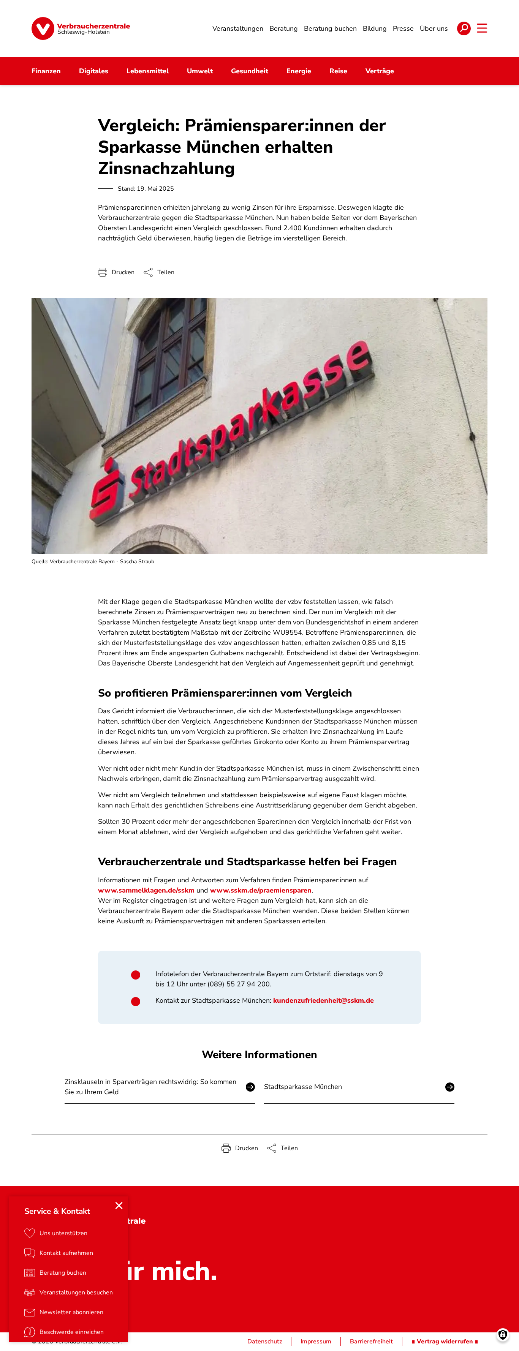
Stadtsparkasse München (303, 1086)
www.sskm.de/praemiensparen (261, 890)
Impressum (316, 1341)
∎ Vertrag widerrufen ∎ (444, 1341)
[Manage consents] (503, 1335)
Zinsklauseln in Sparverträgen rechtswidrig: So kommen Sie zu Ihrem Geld (150, 1087)
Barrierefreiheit (371, 1341)
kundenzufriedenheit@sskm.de (324, 1000)
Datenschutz (264, 1341)
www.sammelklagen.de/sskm (146, 890)
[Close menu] (118, 1205)
